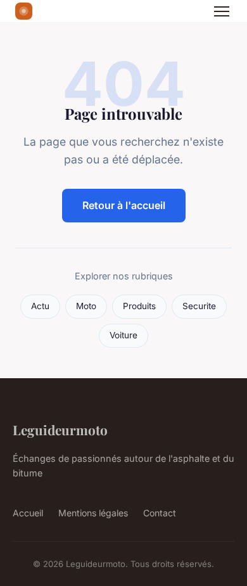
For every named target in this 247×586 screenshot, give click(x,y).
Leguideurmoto (60, 429)
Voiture (123, 335)
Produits (139, 306)
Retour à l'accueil (123, 205)
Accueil (28, 512)
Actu (40, 306)
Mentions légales (93, 512)
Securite (199, 306)
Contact (159, 512)
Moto (86, 306)
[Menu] (221, 11)
